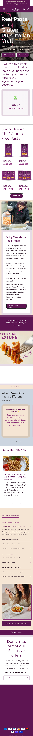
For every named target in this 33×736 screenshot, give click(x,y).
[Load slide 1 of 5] (12, 387)
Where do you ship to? (8, 562)
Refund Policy (8, 708)
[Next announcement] (30, 3)
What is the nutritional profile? (11, 544)
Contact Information (7, 703)
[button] (4, 9)
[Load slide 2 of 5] (14, 387)
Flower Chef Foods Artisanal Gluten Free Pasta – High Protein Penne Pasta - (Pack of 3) (8, 186)
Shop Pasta (18, 632)
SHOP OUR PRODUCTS (8, 400)
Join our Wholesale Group (9, 715)
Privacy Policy (21, 701)
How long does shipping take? (11, 557)
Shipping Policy (22, 708)
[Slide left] (12, 119)
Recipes (22, 55)
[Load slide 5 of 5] (21, 387)
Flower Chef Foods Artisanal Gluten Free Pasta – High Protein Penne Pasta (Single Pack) (7, 161)
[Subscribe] (27, 678)
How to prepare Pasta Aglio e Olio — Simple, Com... (14, 475)
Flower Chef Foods (18, 735)
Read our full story (14, 306)
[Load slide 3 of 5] (16, 387)
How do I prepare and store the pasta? (13, 548)
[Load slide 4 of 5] (19, 387)
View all (16, 196)
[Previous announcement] (3, 3)
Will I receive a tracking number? (11, 567)
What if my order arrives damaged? (12, 572)
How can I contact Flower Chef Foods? (13, 576)
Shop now (8, 55)
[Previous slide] (9, 387)
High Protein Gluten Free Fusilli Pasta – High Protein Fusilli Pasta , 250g (23, 161)
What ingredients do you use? (11, 539)
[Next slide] (24, 387)
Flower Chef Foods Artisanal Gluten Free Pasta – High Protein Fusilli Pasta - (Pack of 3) (24, 186)
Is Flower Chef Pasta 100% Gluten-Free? (13, 526)
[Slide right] (21, 119)
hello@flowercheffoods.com (13, 694)
